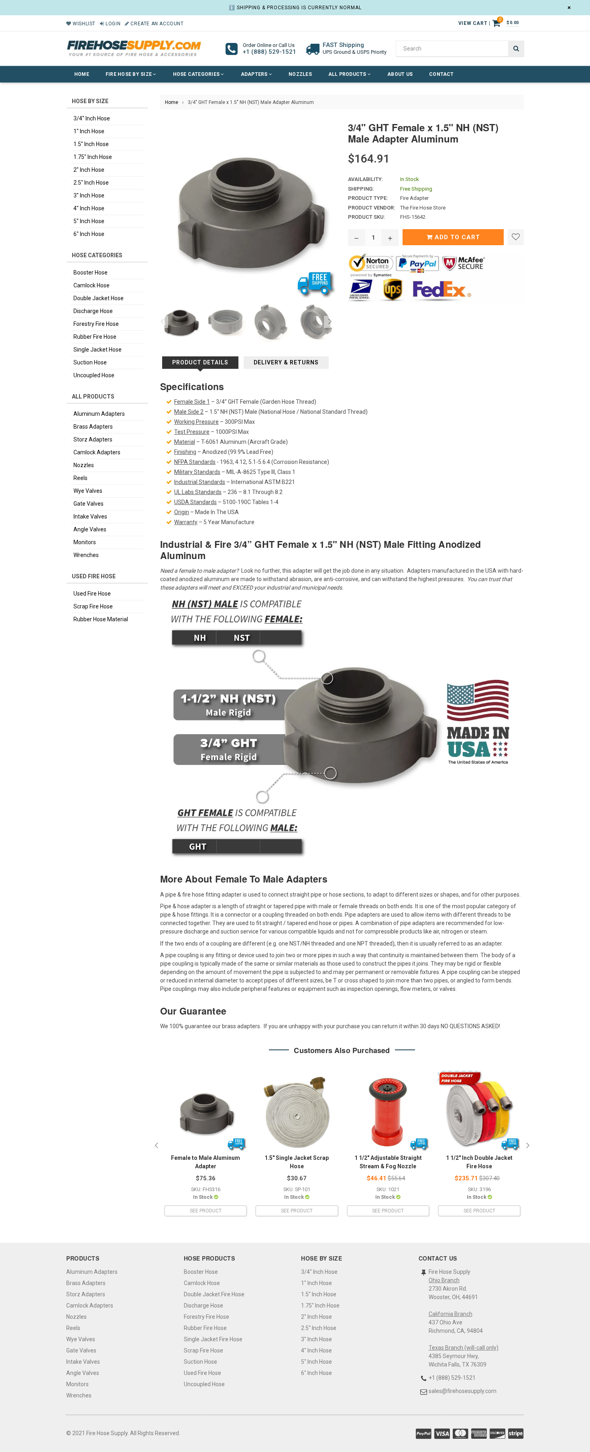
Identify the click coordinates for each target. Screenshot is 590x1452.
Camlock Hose (91, 285)
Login (112, 23)
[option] (178, 321)
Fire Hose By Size (129, 74)
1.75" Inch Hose (92, 157)
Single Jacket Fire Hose (213, 1339)
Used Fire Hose (92, 593)
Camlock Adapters (96, 452)
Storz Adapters (92, 439)
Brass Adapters (93, 426)
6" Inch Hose (88, 234)
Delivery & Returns (286, 362)
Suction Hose (90, 362)
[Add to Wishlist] (516, 237)
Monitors (84, 542)
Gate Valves (88, 503)
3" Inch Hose (88, 195)
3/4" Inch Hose (91, 118)
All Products (348, 74)
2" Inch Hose (88, 170)
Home (81, 74)
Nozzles (300, 74)
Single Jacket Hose (97, 349)
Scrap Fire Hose (93, 606)
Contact (441, 74)
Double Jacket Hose (98, 298)
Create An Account (156, 23)
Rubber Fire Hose (94, 337)
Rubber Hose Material (100, 619)
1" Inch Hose (88, 131)
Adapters (255, 74)
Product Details (200, 362)
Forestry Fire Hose (96, 324)
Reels (80, 478)
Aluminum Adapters (99, 414)
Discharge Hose (93, 311)
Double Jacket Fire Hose (214, 1294)
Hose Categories (197, 74)
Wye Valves (87, 491)
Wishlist (83, 23)
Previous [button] (162, 322)
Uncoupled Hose (93, 375)
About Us (400, 74)
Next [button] (330, 322)
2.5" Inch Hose (91, 182)
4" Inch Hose (88, 208)
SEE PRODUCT (206, 1211)
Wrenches (86, 555)
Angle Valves (89, 529)
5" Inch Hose (88, 221)
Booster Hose (90, 272)
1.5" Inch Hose (91, 144)
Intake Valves (90, 516)
